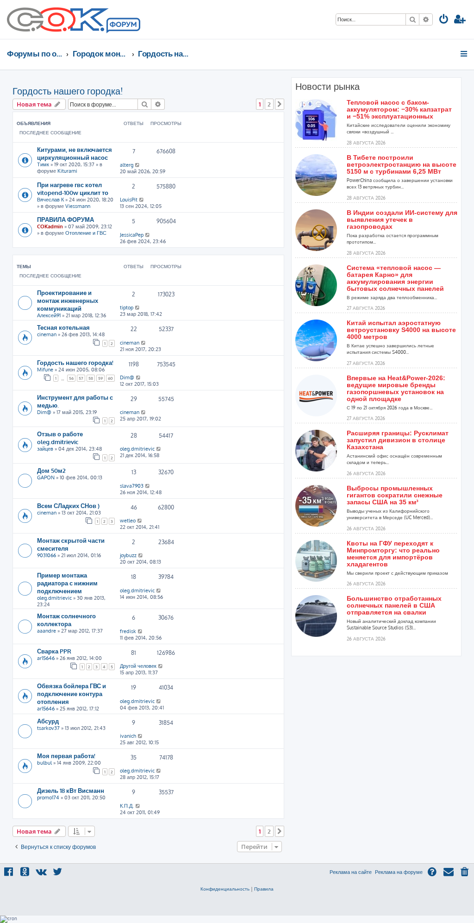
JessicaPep (131, 235)
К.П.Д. (127, 806)
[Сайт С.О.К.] (73, 19)
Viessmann (77, 206)
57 (81, 378)
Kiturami (67, 171)
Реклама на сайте (351, 872)
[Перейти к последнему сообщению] (138, 165)
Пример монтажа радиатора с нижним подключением (67, 583)
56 (71, 378)
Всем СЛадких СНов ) (68, 505)
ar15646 (46, 658)
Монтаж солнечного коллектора (66, 620)
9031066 (46, 555)
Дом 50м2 (51, 470)
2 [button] (269, 104)
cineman (46, 334)
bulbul (44, 763)
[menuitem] (443, 20)
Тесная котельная (63, 327)
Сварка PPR (54, 651)
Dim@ (127, 377)
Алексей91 (49, 315)
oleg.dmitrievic (137, 449)
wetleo (128, 520)
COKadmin (50, 226)
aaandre (46, 631)
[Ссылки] (464, 53)
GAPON (46, 477)
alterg (126, 165)
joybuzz (128, 555)
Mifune (45, 369)
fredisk (128, 631)
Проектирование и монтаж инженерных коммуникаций (67, 300)
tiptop (126, 307)
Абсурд (48, 721)
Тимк (43, 164)
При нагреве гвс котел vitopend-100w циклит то (72, 188)
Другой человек (138, 666)
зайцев (45, 449)
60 (110, 378)
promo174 (48, 797)
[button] (279, 104)
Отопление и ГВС (85, 233)
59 (100, 378)
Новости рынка (327, 87)
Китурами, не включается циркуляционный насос (74, 153)
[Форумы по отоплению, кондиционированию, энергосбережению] (122, 26)
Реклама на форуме (399, 872)
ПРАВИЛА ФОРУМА (65, 219)
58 (90, 378)
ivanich (128, 736)
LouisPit (128, 199)
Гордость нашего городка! (67, 91)
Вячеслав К (50, 199)
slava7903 (131, 486)
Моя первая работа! (66, 756)
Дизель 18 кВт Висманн (70, 790)
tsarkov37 (48, 728)
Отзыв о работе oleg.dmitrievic (60, 438)
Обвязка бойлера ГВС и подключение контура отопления (71, 693)
